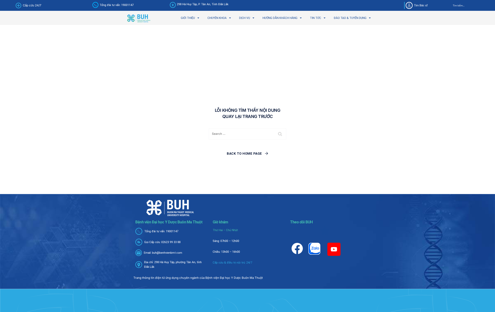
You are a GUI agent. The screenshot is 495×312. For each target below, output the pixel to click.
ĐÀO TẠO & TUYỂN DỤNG (350, 18)
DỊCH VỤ (244, 18)
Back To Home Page (244, 153)
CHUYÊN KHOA (217, 18)
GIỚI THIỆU (188, 18)
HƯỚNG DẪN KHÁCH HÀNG (280, 18)
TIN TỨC (315, 18)
